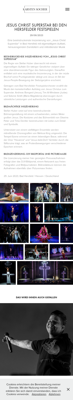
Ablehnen (54, 394)
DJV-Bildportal (28, 161)
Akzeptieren (39, 394)
